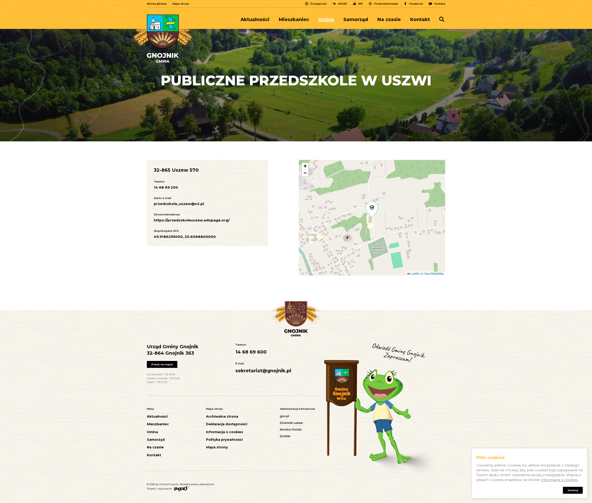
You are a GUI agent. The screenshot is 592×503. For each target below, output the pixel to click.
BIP (360, 3)
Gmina (326, 19)
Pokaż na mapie (162, 364)
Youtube (439, 3)
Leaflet (414, 273)
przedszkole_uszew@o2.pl (179, 204)
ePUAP (342, 3)
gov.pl (284, 416)
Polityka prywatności (224, 439)
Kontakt (420, 19)
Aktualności (254, 19)
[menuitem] (257, 19)
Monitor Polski (291, 429)
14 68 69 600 (251, 352)
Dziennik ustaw (291, 422)
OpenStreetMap (434, 273)
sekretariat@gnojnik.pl (263, 370)
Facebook (416, 3)
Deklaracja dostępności (226, 424)
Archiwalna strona (222, 416)
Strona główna (156, 3)
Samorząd (355, 19)
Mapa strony (180, 3)
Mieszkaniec (294, 19)
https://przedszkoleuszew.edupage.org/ (192, 220)
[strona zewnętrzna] (181, 488)
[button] (372, 209)
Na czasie (389, 19)
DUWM (285, 436)
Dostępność (319, 3)
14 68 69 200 (166, 187)
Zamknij (572, 490)
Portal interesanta (386, 3)
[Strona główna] (163, 39)
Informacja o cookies (224, 432)
